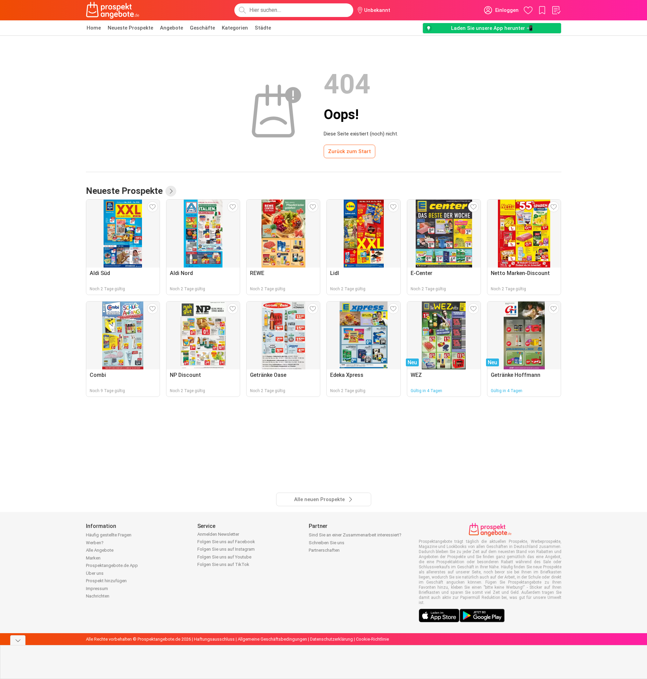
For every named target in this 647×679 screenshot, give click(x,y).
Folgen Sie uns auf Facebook (226, 541)
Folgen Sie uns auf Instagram (226, 549)
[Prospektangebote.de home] (113, 10)
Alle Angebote (99, 550)
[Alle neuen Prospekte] (170, 191)
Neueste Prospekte (130, 28)
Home (94, 28)
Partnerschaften (324, 550)
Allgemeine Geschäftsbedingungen (272, 639)
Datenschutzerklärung (331, 639)
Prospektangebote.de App (112, 565)
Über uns (95, 573)
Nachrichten (97, 596)
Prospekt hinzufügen (106, 580)
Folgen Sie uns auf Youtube (224, 556)
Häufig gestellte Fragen (108, 534)
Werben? (95, 542)
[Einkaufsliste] (556, 10)
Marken (93, 558)
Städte (263, 28)
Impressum (97, 588)
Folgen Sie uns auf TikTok (223, 564)
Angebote (171, 28)
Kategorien (235, 28)
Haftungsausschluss (214, 639)
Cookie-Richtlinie (372, 639)
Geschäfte (202, 28)
